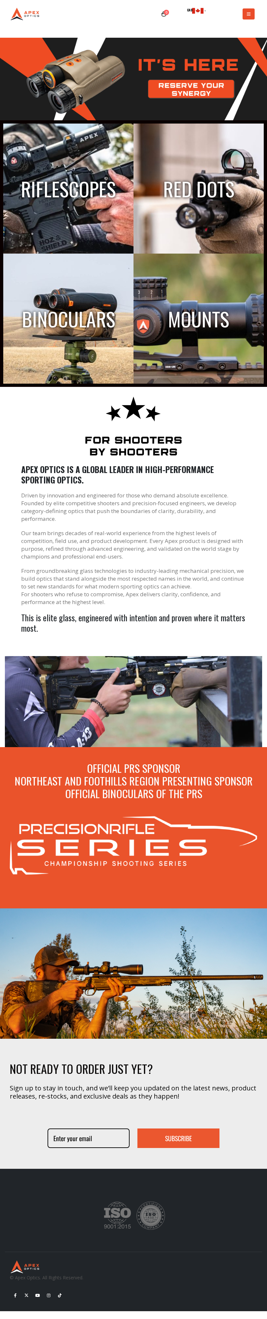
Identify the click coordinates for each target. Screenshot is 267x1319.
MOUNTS (198, 318)
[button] (249, 14)
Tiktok (59, 1295)
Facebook (15, 1295)
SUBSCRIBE (178, 1138)
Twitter (26, 1295)
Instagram (48, 1295)
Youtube (37, 1295)
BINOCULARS (68, 318)
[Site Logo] (26, 14)
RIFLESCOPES (68, 188)
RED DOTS (198, 188)
